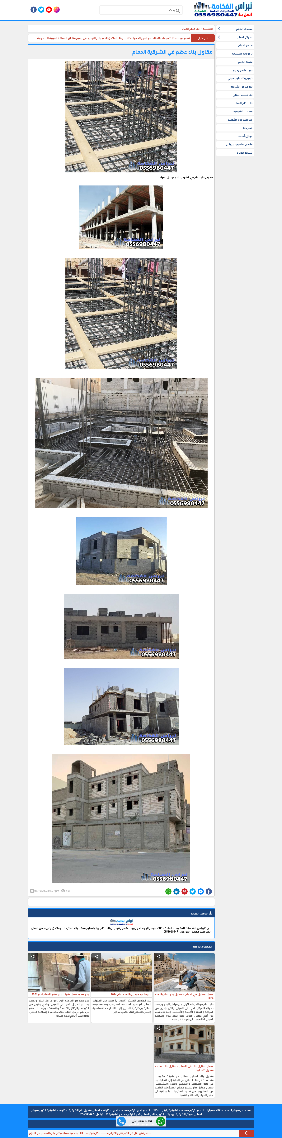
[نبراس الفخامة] (121, 924)
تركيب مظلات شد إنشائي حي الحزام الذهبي (39, 1133)
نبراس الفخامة (201, 913)
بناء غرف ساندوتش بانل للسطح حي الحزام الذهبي (100, 1133)
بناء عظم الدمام (191, 28)
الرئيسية (208, 28)
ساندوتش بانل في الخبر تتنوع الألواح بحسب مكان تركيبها (169, 1133)
